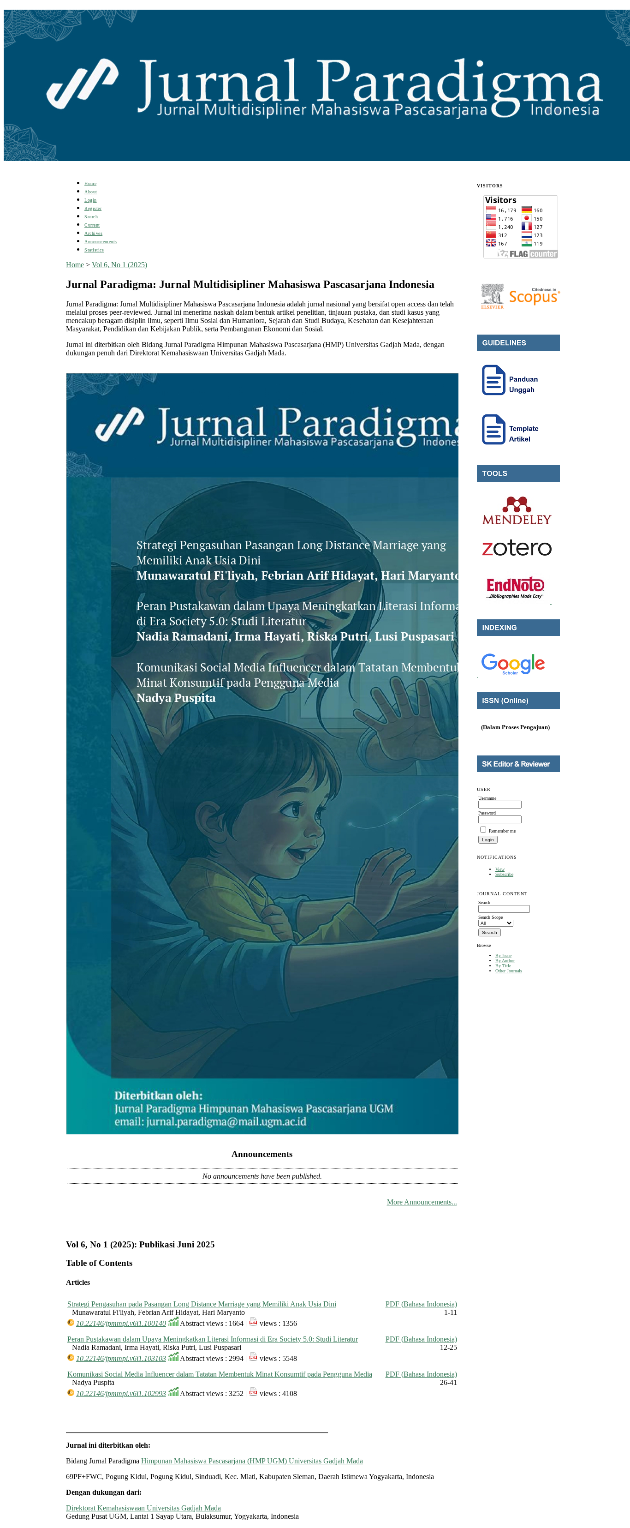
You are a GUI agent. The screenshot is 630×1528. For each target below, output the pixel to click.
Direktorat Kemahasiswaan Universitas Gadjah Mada (143, 1508)
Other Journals (508, 970)
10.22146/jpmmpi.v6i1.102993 (121, 1393)
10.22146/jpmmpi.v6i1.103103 (121, 1358)
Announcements (100, 241)
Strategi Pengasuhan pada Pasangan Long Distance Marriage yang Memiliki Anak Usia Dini (201, 1304)
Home (90, 183)
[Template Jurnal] (511, 448)
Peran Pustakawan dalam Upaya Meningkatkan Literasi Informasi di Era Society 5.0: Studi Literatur (212, 1339)
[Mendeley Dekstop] (517, 522)
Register (92, 208)
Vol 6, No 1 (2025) (119, 265)
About (90, 191)
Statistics (94, 249)
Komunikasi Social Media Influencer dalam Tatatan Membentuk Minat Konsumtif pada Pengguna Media (219, 1374)
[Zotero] (517, 554)
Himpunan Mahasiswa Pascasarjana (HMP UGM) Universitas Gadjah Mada (252, 1461)
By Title (503, 965)
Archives (93, 233)
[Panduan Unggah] (511, 399)
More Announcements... (422, 1202)
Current (92, 225)
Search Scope (490, 917)
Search (91, 216)
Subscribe (504, 874)
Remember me (502, 830)
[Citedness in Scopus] (520, 297)
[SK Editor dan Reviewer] (518, 770)
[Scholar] (512, 675)
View (500, 869)
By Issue (503, 955)
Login (90, 200)
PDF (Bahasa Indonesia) (421, 1304)
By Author (505, 960)
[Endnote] (516, 602)
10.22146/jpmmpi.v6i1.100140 (121, 1323)
